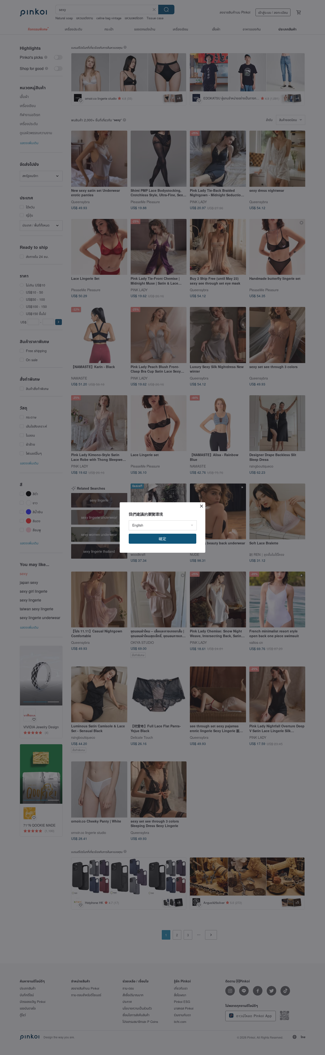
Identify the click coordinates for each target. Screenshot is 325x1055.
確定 (162, 538)
